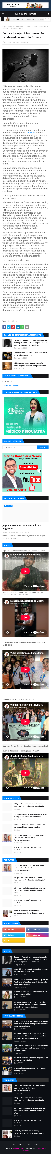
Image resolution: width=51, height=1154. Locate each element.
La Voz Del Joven (25, 13)
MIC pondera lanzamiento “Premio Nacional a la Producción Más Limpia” (29, 805)
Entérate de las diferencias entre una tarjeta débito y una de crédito (29, 826)
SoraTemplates (18, 1148)
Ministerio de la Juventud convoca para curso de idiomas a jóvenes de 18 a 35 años (30, 890)
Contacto (35, 1144)
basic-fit (31, 132)
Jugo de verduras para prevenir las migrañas (21, 527)
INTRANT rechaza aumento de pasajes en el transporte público (31, 1059)
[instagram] (37, 935)
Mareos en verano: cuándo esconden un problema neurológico (30, 993)
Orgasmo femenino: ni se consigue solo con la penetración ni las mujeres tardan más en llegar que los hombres (31, 342)
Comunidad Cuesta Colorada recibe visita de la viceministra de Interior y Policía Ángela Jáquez (31, 1047)
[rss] (13, 940)
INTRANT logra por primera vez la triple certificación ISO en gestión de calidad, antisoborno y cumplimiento (30, 1004)
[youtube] (13, 930)
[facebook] (37, 930)
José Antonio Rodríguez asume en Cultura (28, 848)
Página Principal (8, 26)
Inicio (15, 1144)
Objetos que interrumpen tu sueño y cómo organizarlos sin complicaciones (30, 364)
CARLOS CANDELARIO (11, 42)
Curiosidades (19, 26)
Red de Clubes (24, 1144)
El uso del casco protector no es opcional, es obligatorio (31, 1069)
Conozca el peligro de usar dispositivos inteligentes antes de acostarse (30, 815)
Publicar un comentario (11, 385)
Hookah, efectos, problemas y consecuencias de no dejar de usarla (29, 911)
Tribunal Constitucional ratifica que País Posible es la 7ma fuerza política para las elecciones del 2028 (31, 981)
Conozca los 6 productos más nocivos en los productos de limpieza (30, 354)
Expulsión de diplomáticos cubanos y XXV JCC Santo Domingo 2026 (31, 970)
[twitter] (13, 935)
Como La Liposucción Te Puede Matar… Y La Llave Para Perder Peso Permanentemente (31, 837)
